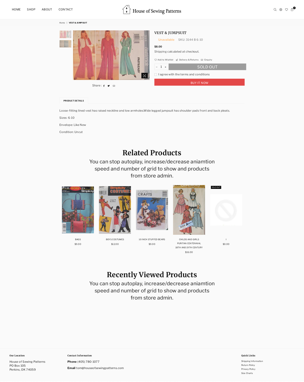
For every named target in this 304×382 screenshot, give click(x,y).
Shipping (160, 51)
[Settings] (281, 9)
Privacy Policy (248, 369)
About (47, 9)
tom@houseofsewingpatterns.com (100, 368)
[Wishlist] (286, 9)
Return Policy (248, 365)
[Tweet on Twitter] (109, 85)
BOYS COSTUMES (115, 239)
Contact (66, 9)
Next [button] (147, 55)
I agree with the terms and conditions (184, 74)
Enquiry (208, 59)
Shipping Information (252, 361)
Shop (31, 9)
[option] (111, 55)
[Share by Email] (114, 85)
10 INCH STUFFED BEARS (152, 239)
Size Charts (247, 373)
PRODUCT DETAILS (73, 100)
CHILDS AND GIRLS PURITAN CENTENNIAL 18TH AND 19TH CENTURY (189, 243)
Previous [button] (76, 55)
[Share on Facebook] (104, 85)
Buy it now (200, 83)
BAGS (78, 239)
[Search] (275, 9)
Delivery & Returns (189, 59)
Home (16, 9)
